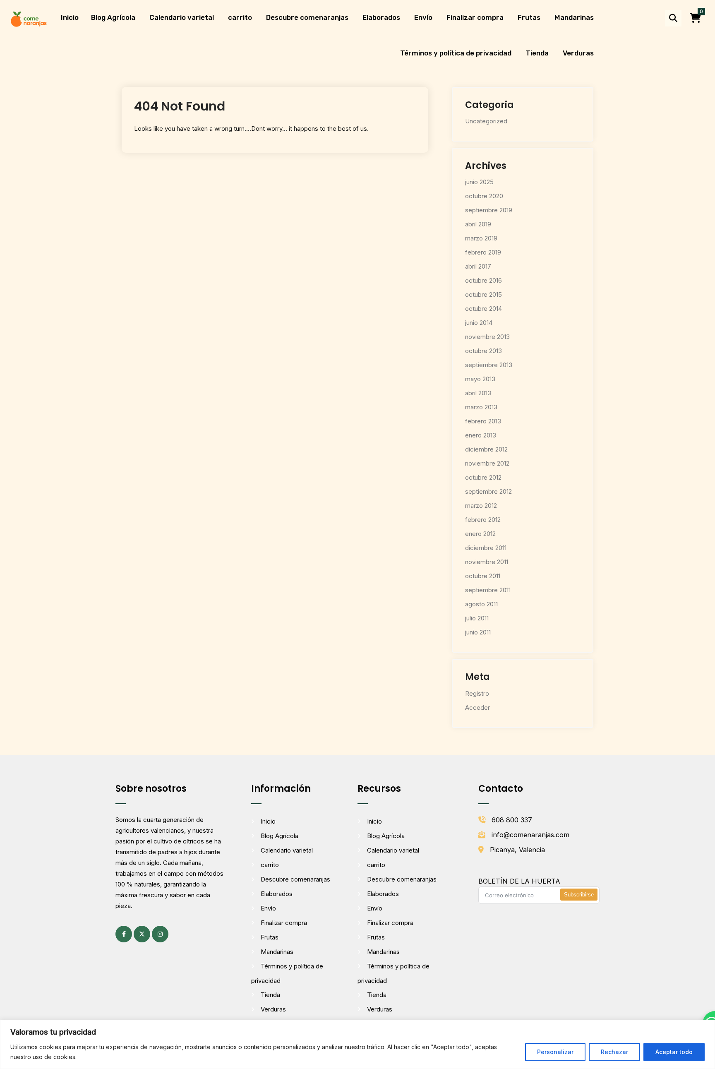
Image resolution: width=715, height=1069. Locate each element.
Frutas (529, 17)
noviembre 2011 (486, 562)
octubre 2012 (483, 477)
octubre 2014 (483, 308)
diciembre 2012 (486, 449)
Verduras (578, 53)
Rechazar (614, 1051)
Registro (477, 693)
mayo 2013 (480, 379)
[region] (357, 1044)
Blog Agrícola (113, 17)
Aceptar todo (674, 1051)
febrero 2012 (483, 520)
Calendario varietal (181, 17)
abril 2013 (478, 393)
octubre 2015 (483, 294)
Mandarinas (574, 17)
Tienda (537, 53)
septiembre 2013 (488, 365)
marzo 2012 (481, 505)
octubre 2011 (482, 576)
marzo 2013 (481, 407)
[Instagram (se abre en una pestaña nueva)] (160, 934)
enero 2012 (480, 534)
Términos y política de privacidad (455, 53)
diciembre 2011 (485, 548)
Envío (423, 17)
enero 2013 (480, 435)
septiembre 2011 (488, 590)
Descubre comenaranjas (307, 17)
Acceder (477, 707)
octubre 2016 (483, 280)
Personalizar (555, 1051)
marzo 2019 (481, 238)
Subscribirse (579, 894)
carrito (240, 17)
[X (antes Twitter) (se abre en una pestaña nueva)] (142, 934)
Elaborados (381, 17)
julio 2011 (477, 618)
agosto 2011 (481, 604)
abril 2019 (478, 224)
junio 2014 (478, 323)
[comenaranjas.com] (28, 18)
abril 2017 (478, 266)
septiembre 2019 (488, 210)
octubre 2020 (484, 196)
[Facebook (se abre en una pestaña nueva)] (123, 934)
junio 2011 (478, 632)
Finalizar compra (475, 17)
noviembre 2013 (487, 337)
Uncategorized (486, 121)
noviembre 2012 (487, 463)
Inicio (70, 17)
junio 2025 (479, 182)
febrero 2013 (483, 421)
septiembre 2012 (488, 491)
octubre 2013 (483, 351)
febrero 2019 (483, 252)
